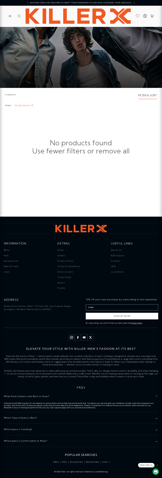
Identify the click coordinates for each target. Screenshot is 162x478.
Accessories (11, 260)
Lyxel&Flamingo (101, 472)
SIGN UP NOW (122, 316)
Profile (61, 288)
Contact (115, 260)
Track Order (64, 277)
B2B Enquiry (118, 255)
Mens (7, 250)
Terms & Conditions (69, 266)
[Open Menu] (10, 16)
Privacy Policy (65, 260)
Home (8, 105)
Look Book (117, 271)
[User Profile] (145, 16)
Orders (61, 255)
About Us (116, 250)
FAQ (113, 266)
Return (61, 282)
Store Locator (65, 271)
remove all (113, 151)
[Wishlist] (138, 16)
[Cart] (152, 16)
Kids (6, 255)
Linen (7, 271)
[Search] (19, 16)
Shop (60, 250)
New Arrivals (11, 266)
